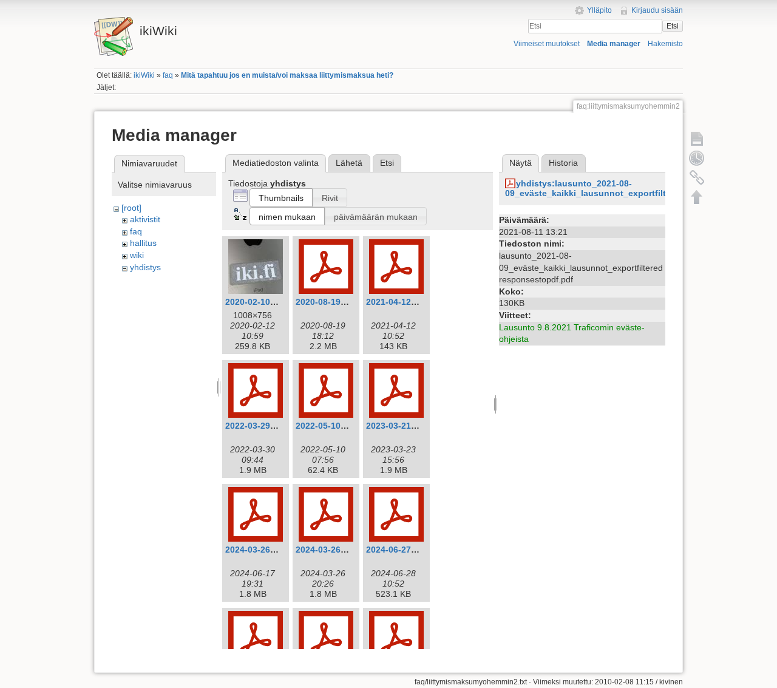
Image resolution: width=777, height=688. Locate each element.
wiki (137, 255)
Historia (563, 163)
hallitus (143, 243)
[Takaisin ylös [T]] (697, 196)
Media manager (613, 43)
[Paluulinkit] (697, 177)
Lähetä (349, 163)
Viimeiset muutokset (547, 43)
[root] (131, 208)
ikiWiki (144, 75)
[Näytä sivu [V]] (697, 138)
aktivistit (145, 219)
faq (168, 75)
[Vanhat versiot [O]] (697, 158)
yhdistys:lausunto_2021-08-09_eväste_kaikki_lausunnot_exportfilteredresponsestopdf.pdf (636, 189)
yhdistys (145, 267)
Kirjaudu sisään (657, 10)
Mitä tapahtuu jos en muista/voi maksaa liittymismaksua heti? (287, 75)
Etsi (673, 26)
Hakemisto (665, 43)
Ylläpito (599, 10)
